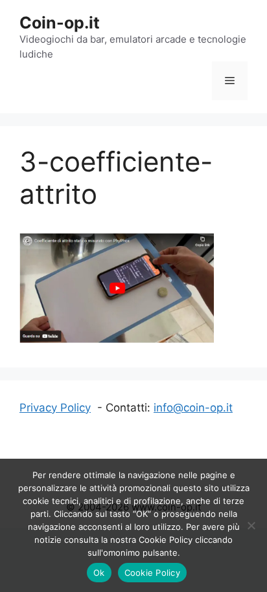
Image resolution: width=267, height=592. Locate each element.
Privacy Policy (55, 407)
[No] (250, 525)
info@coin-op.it (193, 407)
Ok (99, 572)
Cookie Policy (152, 572)
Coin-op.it (59, 22)
